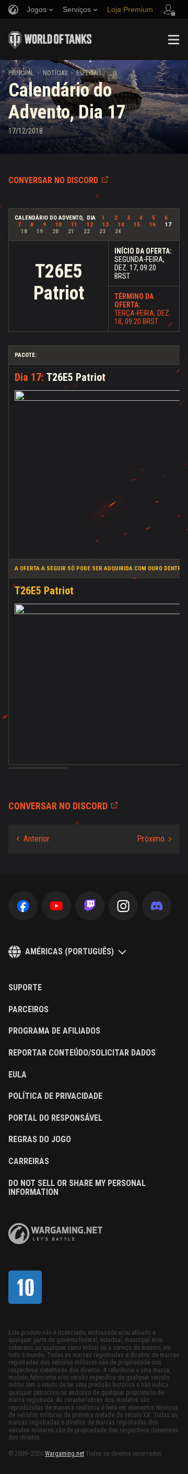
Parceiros (28, 1009)
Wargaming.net (64, 1453)
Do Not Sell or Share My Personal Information (77, 1188)
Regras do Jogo (39, 1139)
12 (90, 224)
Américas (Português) (69, 951)
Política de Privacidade (55, 1096)
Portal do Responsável (55, 1118)
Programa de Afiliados (54, 1031)
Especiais (88, 73)
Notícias (55, 73)
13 (105, 224)
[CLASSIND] (25, 1287)
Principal (21, 73)
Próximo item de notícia (154, 839)
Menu (173, 39)
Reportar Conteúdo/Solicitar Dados (82, 1053)
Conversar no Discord (53, 180)
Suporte (25, 987)
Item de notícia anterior (33, 839)
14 (121, 224)
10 (58, 224)
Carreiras (28, 1161)
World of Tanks (50, 39)
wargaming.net (55, 1233)
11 (74, 224)
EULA (17, 1075)
